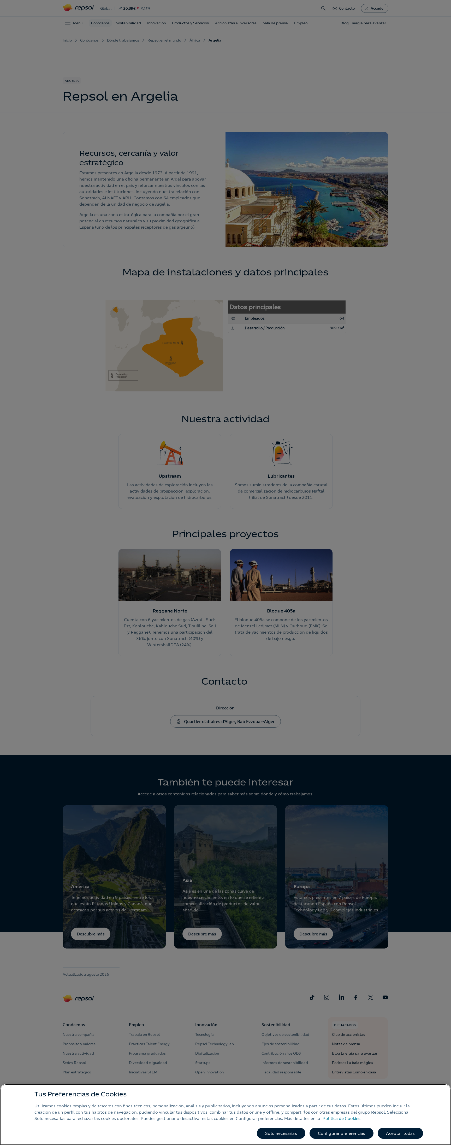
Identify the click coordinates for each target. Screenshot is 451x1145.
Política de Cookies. (342, 1118)
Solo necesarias (281, 1133)
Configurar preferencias (341, 1133)
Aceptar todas (400, 1133)
